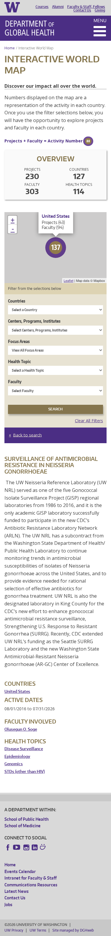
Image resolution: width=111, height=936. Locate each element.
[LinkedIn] (34, 847)
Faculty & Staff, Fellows (86, 7)
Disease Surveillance (23, 749)
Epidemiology (17, 756)
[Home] (29, 28)
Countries (16, 300)
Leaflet (68, 280)
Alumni (58, 7)
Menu (100, 20)
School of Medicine (22, 825)
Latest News (16, 891)
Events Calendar (20, 871)
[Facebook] (8, 847)
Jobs (8, 904)
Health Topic (19, 361)
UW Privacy (13, 930)
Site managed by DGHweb (73, 930)
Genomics (13, 764)
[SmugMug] (43, 847)
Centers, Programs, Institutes (34, 321)
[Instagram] (26, 847)
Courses (42, 7)
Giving (100, 10)
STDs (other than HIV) (24, 771)
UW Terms (38, 930)
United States (17, 691)
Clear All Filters (89, 420)
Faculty (15, 381)
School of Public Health (26, 819)
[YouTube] (17, 847)
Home (9, 48)
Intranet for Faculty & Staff (30, 877)
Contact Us (82, 10)
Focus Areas (19, 341)
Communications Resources (30, 884)
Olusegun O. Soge (20, 729)
